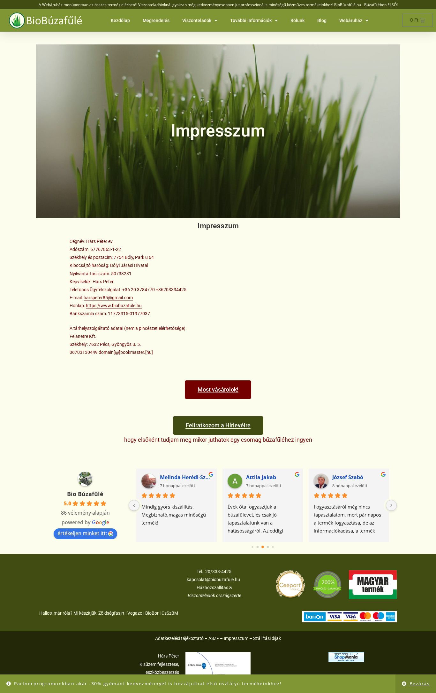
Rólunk (297, 20)
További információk (251, 20)
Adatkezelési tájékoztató (179, 638)
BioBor (152, 613)
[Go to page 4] (273, 547)
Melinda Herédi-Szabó (186, 477)
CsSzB (168, 613)
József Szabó (347, 477)
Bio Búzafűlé (85, 494)
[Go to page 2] (263, 547)
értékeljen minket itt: (82, 533)
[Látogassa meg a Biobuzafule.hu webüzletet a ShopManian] (346, 657)
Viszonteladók (196, 20)
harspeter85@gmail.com (108, 297)
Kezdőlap (120, 20)
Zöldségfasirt (111, 613)
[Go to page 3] (267, 547)
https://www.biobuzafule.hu (114, 305)
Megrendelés (156, 20)
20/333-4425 (217, 571)
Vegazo (134, 613)
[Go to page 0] (253, 547)
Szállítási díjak (267, 638)
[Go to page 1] (257, 547)
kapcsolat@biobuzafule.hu (213, 579)
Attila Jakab (261, 477)
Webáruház (350, 20)
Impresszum (236, 638)
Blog (322, 20)
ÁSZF (213, 638)
